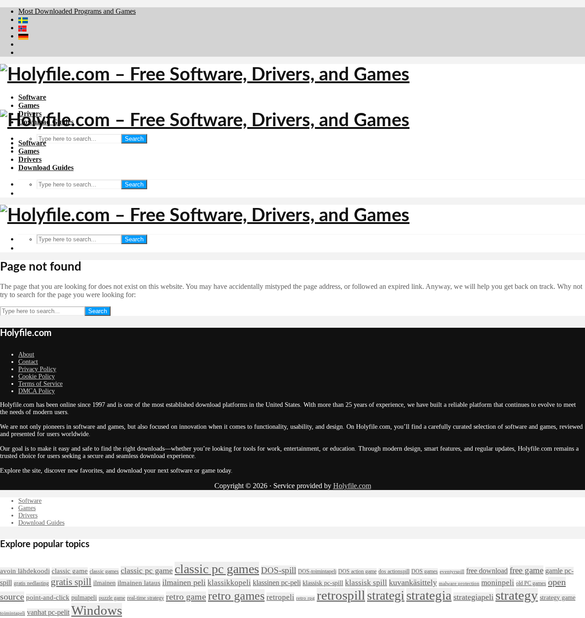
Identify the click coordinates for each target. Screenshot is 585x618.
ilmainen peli (184, 582)
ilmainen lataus (138, 582)
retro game (186, 596)
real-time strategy (145, 598)
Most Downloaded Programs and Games (77, 11)
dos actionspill (394, 571)
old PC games (531, 583)
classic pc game (147, 570)
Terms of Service (40, 383)
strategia (429, 595)
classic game (70, 571)
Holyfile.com (352, 486)
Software (32, 97)
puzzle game (112, 598)
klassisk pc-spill (323, 583)
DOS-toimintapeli (317, 571)
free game (526, 570)
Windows (96, 610)
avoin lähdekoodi (25, 571)
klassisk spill (366, 582)
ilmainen (104, 583)
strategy (516, 595)
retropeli (280, 597)
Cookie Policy (36, 376)
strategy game (557, 597)
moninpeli (497, 582)
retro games (236, 595)
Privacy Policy (37, 369)
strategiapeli (473, 597)
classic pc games (217, 569)
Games (28, 105)
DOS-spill (278, 570)
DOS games (424, 571)
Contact (28, 361)
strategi (385, 595)
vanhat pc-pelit (48, 612)
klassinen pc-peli (277, 582)
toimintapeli (12, 613)
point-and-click (47, 597)
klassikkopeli (229, 582)
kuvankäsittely (413, 582)
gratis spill (71, 581)
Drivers (30, 159)
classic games (104, 571)
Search (134, 138)
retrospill (341, 595)
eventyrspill (452, 571)
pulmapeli (84, 597)
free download (487, 571)
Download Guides (46, 167)
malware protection (459, 583)
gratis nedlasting (31, 583)
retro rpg (305, 598)
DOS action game (357, 571)
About (26, 354)
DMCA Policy (36, 391)
